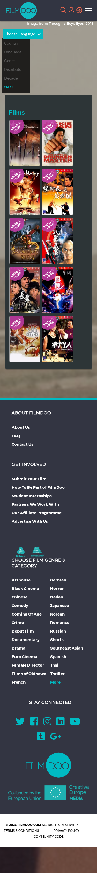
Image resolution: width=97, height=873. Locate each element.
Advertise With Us (30, 521)
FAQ (16, 435)
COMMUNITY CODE (49, 836)
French (19, 682)
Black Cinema (25, 588)
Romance (59, 622)
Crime (18, 622)
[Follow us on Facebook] (34, 723)
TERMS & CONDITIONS (21, 831)
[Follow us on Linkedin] (60, 723)
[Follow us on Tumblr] (41, 738)
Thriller (57, 673)
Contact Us (22, 444)
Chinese (19, 597)
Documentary (26, 639)
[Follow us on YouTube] (75, 723)
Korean (57, 614)
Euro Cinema (24, 656)
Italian (56, 597)
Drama (18, 648)
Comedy (20, 605)
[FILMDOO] (48, 765)
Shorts (57, 639)
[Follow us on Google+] (56, 738)
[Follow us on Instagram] (47, 723)
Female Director (28, 665)
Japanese (59, 605)
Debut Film (23, 631)
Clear (8, 87)
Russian (58, 631)
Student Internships (32, 495)
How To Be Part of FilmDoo (38, 487)
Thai (54, 665)
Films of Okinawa (29, 673)
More (55, 682)
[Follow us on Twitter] (20, 723)
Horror (57, 588)
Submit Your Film (29, 478)
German (58, 580)
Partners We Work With (35, 504)
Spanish (58, 656)
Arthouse (21, 580)
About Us (21, 427)
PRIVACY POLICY (66, 831)
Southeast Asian (66, 648)
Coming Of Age (27, 614)
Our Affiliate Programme (37, 512)
